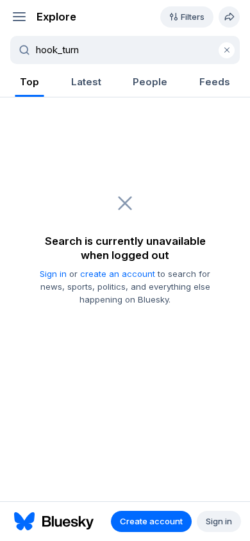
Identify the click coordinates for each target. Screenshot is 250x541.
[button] (18, 17)
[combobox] (132, 50)
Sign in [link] (53, 274)
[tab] (29, 83)
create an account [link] (117, 274)
